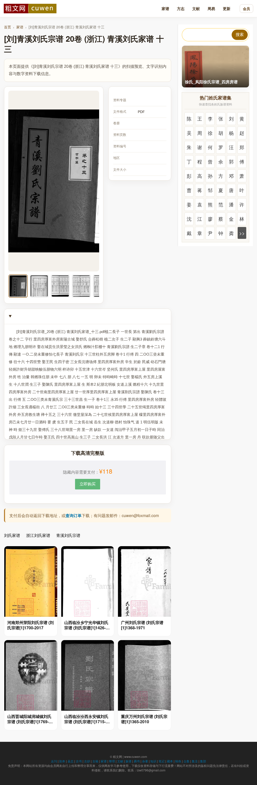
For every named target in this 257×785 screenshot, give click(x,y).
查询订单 (74, 515)
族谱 (128, 761)
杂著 (145, 761)
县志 (71, 761)
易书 (137, 761)
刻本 (62, 761)
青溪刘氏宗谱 (68, 535)
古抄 (87, 761)
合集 (186, 761)
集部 (203, 761)
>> (242, 233)
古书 (79, 761)
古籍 (95, 761)
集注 (195, 761)
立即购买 (88, 484)
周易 (211, 8)
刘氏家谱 (12, 535)
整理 (112, 761)
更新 (226, 8)
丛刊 (54, 761)
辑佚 (178, 761)
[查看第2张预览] (39, 286)
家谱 (165, 8)
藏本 (170, 761)
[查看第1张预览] (18, 286)
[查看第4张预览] (81, 286)
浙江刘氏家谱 (38, 535)
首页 (7, 26)
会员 (246, 8)
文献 (196, 8)
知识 (153, 761)
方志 (180, 8)
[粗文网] (30, 8)
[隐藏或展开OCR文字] (87, 316)
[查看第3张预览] (60, 286)
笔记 (162, 761)
